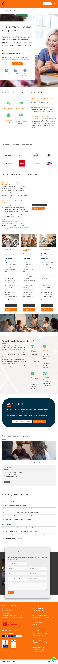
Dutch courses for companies (40, 637)
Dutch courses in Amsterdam (40, 633)
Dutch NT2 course (37, 640)
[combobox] (17, 579)
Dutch (7, 10)
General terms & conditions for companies (12, 617)
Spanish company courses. (22, 59)
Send (10, 592)
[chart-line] (16, 70)
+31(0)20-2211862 (40, 622)
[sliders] (7, 70)
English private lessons (38, 647)
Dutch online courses (38, 635)
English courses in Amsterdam (40, 642)
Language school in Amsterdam (40, 653)
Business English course (38, 644)
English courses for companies (40, 645)
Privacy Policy (5, 613)
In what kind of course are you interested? (14, 472)
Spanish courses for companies (40, 651)
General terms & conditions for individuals (12, 615)
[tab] (29, 505)
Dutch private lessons (38, 638)
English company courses (8, 59)
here (38, 624)
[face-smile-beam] (25, 70)
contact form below (29, 462)
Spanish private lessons (38, 649)
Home (3, 10)
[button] (47, 3)
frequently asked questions (47, 462)
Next (7, 481)
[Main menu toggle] (54, 3)
